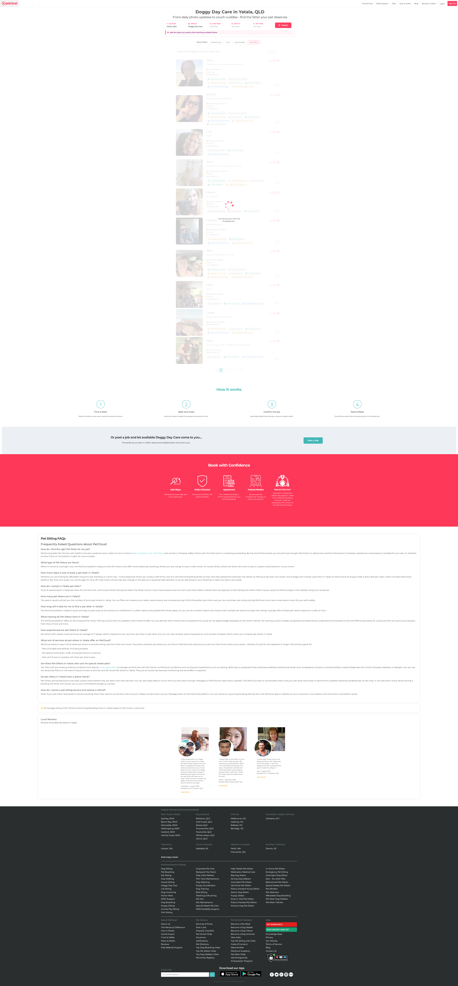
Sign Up (452, 3)
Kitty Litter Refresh (205, 875)
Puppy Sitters (237, 895)
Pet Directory (202, 944)
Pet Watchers (272, 892)
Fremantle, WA (238, 852)
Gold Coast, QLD (204, 822)
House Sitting (168, 882)
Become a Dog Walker (242, 927)
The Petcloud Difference (173, 927)
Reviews (165, 944)
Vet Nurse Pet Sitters (241, 885)
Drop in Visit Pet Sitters (242, 899)
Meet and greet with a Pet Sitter (148, 553)
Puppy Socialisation (206, 885)
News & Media (168, 941)
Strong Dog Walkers (241, 879)
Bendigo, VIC (237, 828)
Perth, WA (236, 848)
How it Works (167, 931)
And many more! (169, 857)
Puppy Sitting (168, 906)
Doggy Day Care (169, 885)
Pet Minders (272, 889)
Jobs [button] (394, 4)
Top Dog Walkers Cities (207, 954)
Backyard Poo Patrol (206, 872)
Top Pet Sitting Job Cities (243, 941)
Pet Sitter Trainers (274, 902)
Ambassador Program (241, 961)
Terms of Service (274, 944)
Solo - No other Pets (275, 879)
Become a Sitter (429, 4)
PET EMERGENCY (275, 924)
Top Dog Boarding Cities (208, 947)
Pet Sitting (166, 875)
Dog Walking (167, 879)
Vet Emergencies (239, 957)
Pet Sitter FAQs (238, 954)
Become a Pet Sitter (240, 924)
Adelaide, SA (202, 848)
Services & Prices (204, 924)
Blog (416, 4)
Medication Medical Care (243, 872)
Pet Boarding (167, 872)
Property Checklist (205, 931)
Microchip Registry (205, 957)
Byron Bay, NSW (169, 822)
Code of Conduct (239, 944)
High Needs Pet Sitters (242, 868)
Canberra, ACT (273, 818)
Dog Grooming (168, 892)
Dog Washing (203, 882)
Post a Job (313, 440)
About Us (165, 924)
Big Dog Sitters (238, 875)
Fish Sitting (166, 912)
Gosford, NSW (168, 832)
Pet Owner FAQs (204, 934)
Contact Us (271, 951)
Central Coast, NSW (170, 835)
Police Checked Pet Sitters (244, 902)
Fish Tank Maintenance (207, 879)
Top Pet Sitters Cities (206, 951)
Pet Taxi (200, 899)
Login (442, 4)
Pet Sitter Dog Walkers (277, 899)
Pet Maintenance (204, 902)
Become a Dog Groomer (243, 934)
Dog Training (202, 889)
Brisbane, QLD (203, 818)
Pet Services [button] (367, 4)
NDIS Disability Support (207, 909)
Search (284, 25)
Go (212, 975)
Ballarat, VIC (236, 825)
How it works (405, 4)
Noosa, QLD (202, 825)
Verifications (202, 941)
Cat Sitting (166, 889)
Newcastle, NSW (169, 825)
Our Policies (272, 941)
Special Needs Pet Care (207, 906)
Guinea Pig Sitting (170, 909)
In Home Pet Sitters (275, 868)
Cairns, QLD (202, 838)
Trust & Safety (167, 937)
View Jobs (236, 937)
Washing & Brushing (206, 895)
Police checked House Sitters (245, 889)
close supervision (107, 667)
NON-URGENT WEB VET (278, 929)
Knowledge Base (274, 934)
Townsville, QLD (204, 832)
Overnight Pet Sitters (241, 882)
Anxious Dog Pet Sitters (242, 906)
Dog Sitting (166, 868)
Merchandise (237, 947)
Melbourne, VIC (238, 818)
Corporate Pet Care (205, 868)
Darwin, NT (271, 848)
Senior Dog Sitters (240, 892)
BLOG (291, 974)
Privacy (269, 937)
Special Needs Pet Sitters (278, 885)
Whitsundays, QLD (205, 835)
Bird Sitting (201, 892)
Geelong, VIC (237, 822)
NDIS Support (382, 4)
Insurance (201, 937)
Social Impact (167, 934)
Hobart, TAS (167, 848)
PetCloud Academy (240, 951)
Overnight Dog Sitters (276, 875)
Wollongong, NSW (170, 828)
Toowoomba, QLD (205, 828)
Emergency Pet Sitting (277, 872)
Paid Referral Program (172, 947)
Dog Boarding (168, 902)
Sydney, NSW (167, 818)
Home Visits (167, 895)
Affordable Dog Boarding (278, 895)
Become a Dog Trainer (242, 931)
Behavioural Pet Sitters (277, 882)
